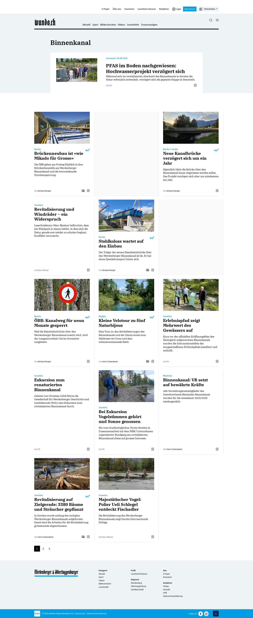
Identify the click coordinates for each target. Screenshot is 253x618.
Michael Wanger (44, 191)
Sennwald (110, 58)
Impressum (80, 613)
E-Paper (105, 8)
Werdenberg (136, 583)
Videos (121, 24)
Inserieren (129, 8)
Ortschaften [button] (210, 8)
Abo (165, 570)
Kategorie (103, 570)
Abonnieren (189, 8)
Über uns (117, 8)
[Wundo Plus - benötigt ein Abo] (87, 150)
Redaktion (164, 8)
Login (178, 8)
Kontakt (166, 589)
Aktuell (86, 24)
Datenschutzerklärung (173, 596)
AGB (165, 592)
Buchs (37, 149)
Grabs (175, 149)
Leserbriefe (133, 24)
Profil (133, 570)
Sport (95, 24)
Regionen (135, 579)
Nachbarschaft (137, 589)
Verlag (166, 586)
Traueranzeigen (149, 24)
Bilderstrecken (108, 24)
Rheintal (167, 375)
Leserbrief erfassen (147, 8)
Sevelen (38, 205)
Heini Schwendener (110, 361)
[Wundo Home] (45, 22)
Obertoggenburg (138, 586)
